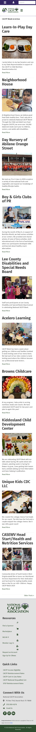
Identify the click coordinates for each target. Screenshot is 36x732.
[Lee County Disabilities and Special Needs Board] (17, 288)
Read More (6, 73)
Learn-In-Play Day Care (17, 29)
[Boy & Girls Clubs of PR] (17, 217)
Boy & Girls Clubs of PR (17, 199)
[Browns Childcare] (17, 387)
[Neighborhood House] (17, 100)
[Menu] (5, 2)
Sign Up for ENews (9, 656)
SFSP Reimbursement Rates (13, 683)
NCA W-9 (5, 637)
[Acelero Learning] (17, 334)
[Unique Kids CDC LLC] (17, 502)
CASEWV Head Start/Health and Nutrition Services (17, 538)
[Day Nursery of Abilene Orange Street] (17, 164)
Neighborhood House (14, 82)
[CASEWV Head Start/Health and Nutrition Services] (17, 559)
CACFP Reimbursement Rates (13, 673)
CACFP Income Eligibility (11, 670)
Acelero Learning (16, 318)
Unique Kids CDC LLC (16, 483)
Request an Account (9, 652)
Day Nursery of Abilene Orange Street (15, 144)
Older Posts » (29, 595)
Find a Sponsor (8, 626)
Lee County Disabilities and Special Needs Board (15, 265)
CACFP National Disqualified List (14, 680)
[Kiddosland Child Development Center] (17, 444)
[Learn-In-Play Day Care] (17, 47)
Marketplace (7, 631)
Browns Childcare (17, 371)
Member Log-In (8, 643)
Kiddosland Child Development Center (16, 424)
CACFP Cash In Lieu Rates (12, 677)
